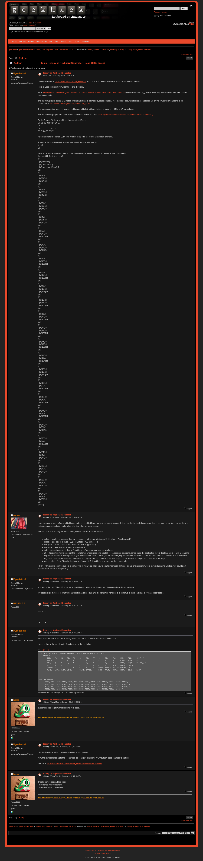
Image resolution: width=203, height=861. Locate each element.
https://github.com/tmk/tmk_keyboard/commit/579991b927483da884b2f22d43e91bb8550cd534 (84, 92)
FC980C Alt (99, 718)
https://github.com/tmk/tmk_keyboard (70, 81)
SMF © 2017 (102, 850)
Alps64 (77, 718)
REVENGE (19, 603)
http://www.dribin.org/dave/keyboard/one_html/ (70, 103)
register (38, 23)
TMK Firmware (44, 718)
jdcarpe (96, 50)
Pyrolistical (19, 73)
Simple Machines (114, 850)
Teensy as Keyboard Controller (57, 73)
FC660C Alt (87, 718)
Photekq (113, 50)
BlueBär (121, 50)
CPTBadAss (104, 50)
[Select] (46, 650)
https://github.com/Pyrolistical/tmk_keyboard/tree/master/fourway (125, 115)
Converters (57, 718)
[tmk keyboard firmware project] (12, 738)
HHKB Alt (68, 718)
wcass (16, 515)
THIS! (191, 24)
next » (192, 54)
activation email (29, 25)
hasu (16, 700)
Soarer (89, 50)
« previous (185, 54)
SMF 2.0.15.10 (91, 850)
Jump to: (158, 833)
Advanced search (160, 12)
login (30, 23)
